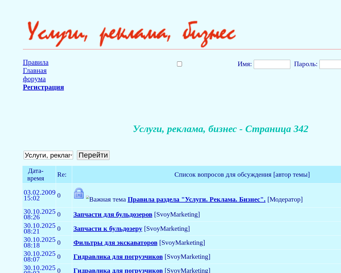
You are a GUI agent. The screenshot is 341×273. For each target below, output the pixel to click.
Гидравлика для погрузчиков (118, 256)
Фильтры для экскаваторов (115, 242)
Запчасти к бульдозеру (107, 228)
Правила (36, 62)
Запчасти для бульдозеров (112, 214)
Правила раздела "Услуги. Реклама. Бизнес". (197, 199)
